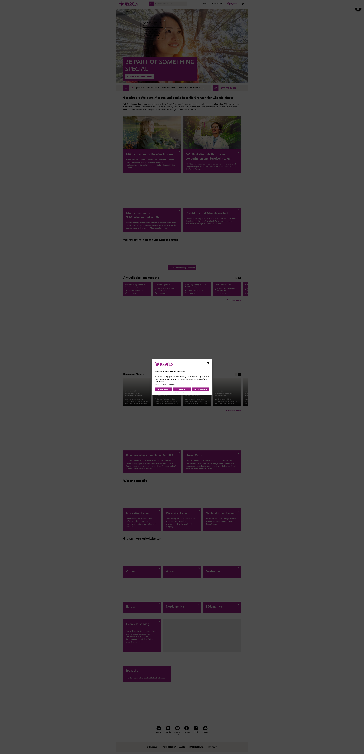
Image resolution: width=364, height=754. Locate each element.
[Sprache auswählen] (208, 363)
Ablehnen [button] (182, 389)
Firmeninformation (173, 384)
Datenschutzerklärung (161, 384)
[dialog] (182, 377)
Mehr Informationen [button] (200, 389)
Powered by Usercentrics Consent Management (182, 393)
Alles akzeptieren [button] (163, 389)
